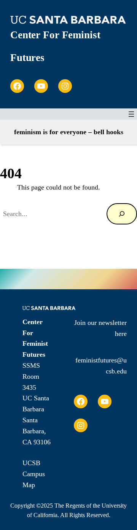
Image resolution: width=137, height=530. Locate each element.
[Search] (122, 213)
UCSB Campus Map (33, 474)
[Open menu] (131, 114)
